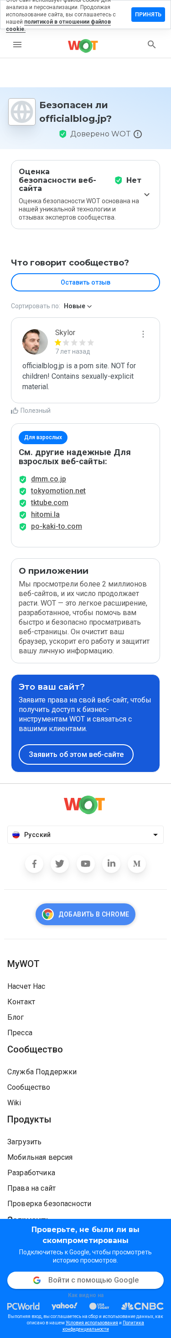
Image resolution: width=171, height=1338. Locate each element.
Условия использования (92, 1322)
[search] (152, 44)
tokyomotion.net (58, 490)
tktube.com (49, 502)
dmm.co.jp (48, 479)
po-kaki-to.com (56, 526)
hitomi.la (45, 514)
